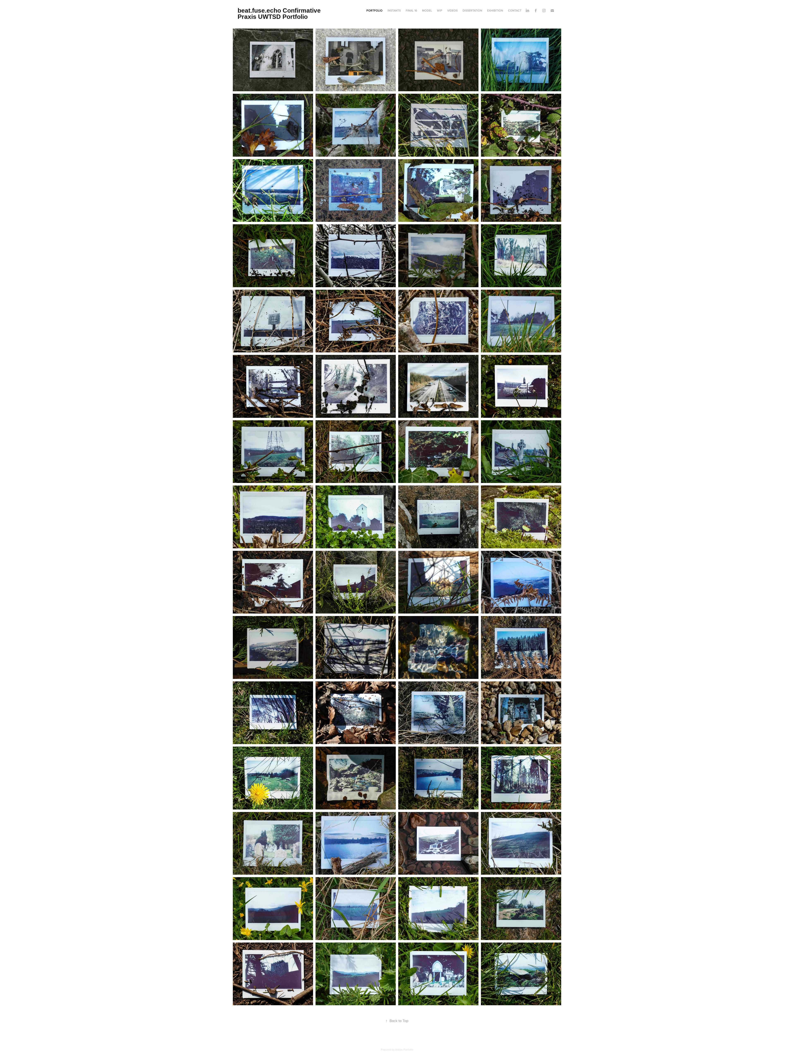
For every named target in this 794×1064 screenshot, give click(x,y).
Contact (514, 10)
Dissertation (472, 10)
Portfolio (374, 10)
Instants (394, 10)
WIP (439, 10)
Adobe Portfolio (404, 1049)
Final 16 (411, 10)
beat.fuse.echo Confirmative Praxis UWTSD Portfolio (280, 13)
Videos (452, 10)
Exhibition (495, 10)
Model (427, 10)
